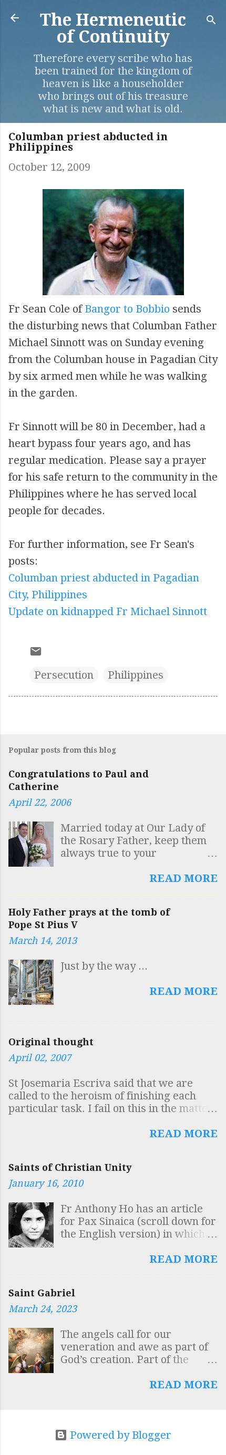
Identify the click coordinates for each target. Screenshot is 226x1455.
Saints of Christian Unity (69, 1167)
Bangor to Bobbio (127, 309)
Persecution (64, 675)
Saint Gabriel (41, 1292)
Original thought (51, 1041)
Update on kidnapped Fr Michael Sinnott (107, 611)
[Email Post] (35, 654)
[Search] (211, 21)
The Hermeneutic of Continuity (113, 28)
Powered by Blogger (119, 1435)
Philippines (135, 675)
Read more (183, 878)
